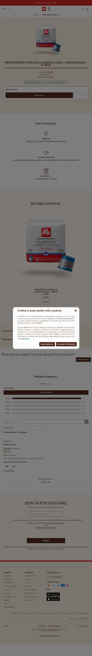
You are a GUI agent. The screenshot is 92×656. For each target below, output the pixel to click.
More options (47, 344)
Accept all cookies (66, 344)
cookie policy (24, 338)
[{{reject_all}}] (75, 310)
